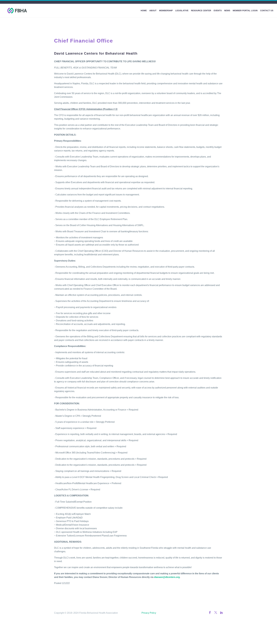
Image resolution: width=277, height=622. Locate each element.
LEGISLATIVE (181, 10)
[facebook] (209, 612)
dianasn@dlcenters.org (167, 577)
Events (218, 10)
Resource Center (201, 10)
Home (144, 10)
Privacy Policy (149, 613)
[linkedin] (221, 612)
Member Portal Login (245, 10)
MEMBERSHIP (166, 10)
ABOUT (153, 10)
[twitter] (215, 612)
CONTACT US (266, 10)
